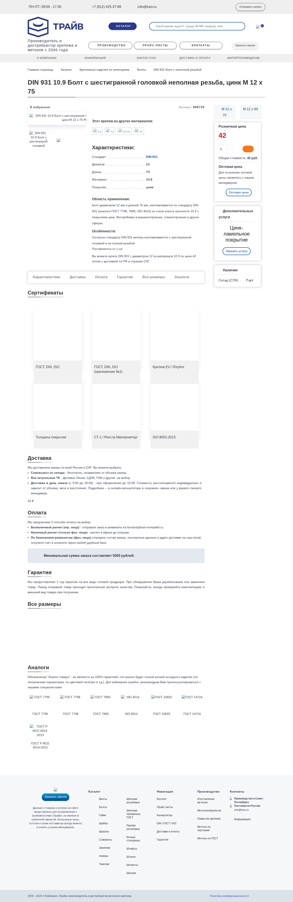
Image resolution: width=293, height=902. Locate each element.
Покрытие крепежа (209, 818)
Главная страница (41, 69)
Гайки (102, 815)
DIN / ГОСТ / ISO (166, 823)
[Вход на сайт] (226, 7)
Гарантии (125, 277)
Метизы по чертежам (204, 828)
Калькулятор (164, 815)
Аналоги (182, 277)
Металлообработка (209, 810)
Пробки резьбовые (133, 827)
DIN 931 (151, 156)
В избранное (39, 107)
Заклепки (104, 847)
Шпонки (131, 873)
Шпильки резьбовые (133, 800)
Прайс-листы (165, 807)
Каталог (66, 69)
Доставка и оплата (168, 831)
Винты (103, 798)
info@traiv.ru (241, 809)
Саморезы (105, 839)
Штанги (131, 856)
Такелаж (104, 864)
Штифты (132, 848)
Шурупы (104, 831)
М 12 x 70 (226, 112)
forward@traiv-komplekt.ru (145, 527)
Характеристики (46, 277)
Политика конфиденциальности (229, 896)
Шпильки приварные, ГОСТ (134, 814)
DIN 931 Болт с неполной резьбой (177, 69)
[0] (258, 26)
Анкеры (103, 855)
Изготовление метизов (205, 800)
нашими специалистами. (45, 687)
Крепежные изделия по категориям (104, 69)
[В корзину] (248, 149)
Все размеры (153, 277)
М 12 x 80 (250, 109)
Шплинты (132, 864)
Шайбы (103, 823)
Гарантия (162, 839)
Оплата (101, 277)
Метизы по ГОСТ (207, 838)
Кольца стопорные (133, 839)
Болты (141, 69)
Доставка (78, 277)
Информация (242, 819)
